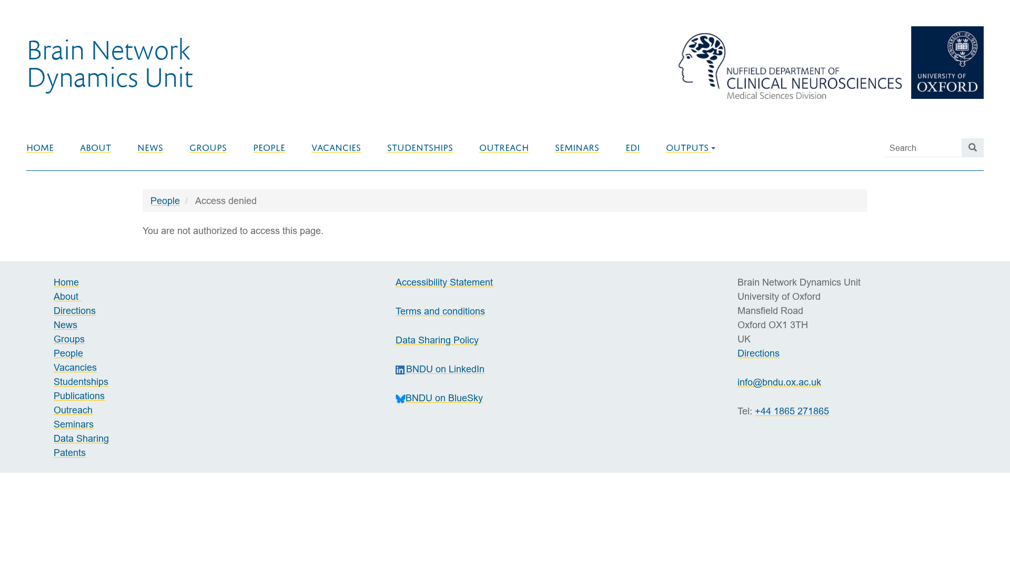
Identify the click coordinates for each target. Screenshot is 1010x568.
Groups (208, 148)
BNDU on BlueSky (444, 397)
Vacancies (336, 148)
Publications (79, 395)
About (95, 148)
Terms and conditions (440, 311)
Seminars (577, 148)
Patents (70, 452)
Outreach (504, 148)
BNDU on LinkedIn (445, 368)
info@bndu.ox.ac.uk (779, 382)
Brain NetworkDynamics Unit (109, 62)
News (150, 148)
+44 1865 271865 (792, 411)
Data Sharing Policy (437, 340)
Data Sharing (81, 438)
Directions (75, 310)
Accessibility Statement (444, 282)
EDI (632, 148)
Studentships (420, 148)
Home (40, 148)
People (269, 148)
